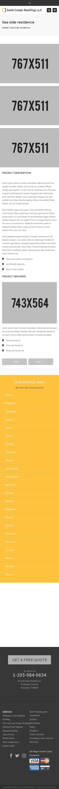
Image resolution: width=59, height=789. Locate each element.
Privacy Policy (51, 787)
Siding (32, 726)
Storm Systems (37, 734)
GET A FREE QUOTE (29, 660)
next (40, 361)
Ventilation (35, 723)
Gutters (33, 719)
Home (5, 27)
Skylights (34, 730)
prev (15, 361)
